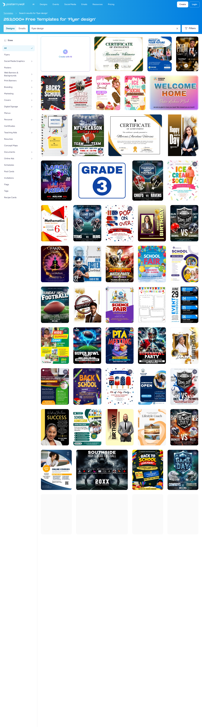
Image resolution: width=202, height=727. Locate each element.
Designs (10, 28)
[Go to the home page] (12, 4)
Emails (22, 28)
